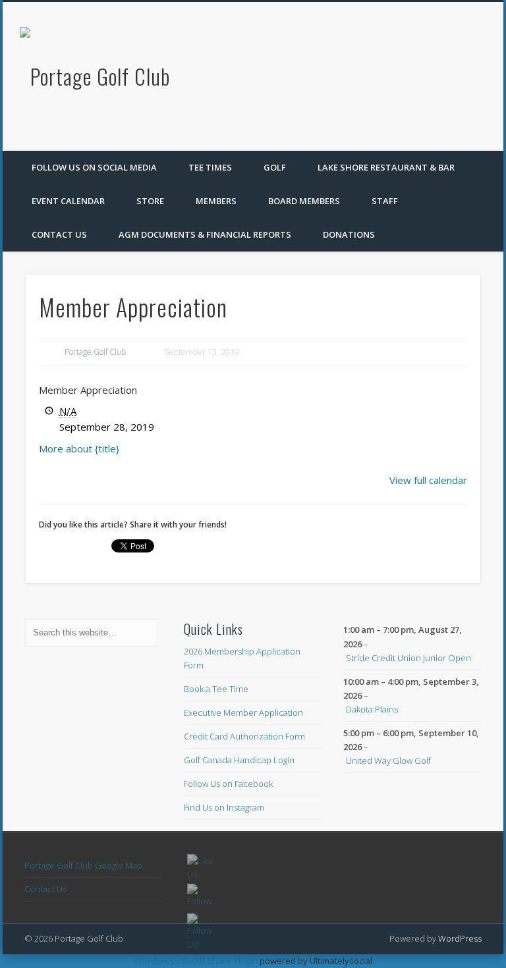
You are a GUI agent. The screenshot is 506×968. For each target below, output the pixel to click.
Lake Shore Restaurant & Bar (386, 167)
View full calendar (428, 480)
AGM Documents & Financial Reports (205, 234)
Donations (349, 234)
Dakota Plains (372, 709)
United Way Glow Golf (388, 760)
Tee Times (210, 167)
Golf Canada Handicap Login (239, 760)
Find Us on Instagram (224, 807)
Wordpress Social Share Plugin (197, 961)
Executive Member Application (243, 712)
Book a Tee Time (216, 689)
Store (150, 201)
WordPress (460, 938)
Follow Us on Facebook (228, 784)
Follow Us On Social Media (94, 167)
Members (216, 201)
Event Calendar (68, 201)
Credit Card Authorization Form (244, 736)
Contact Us (59, 234)
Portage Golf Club (95, 352)
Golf (275, 167)
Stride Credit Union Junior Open (408, 658)
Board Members (304, 201)
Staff (385, 201)
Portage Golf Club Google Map (83, 865)
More (79, 448)
